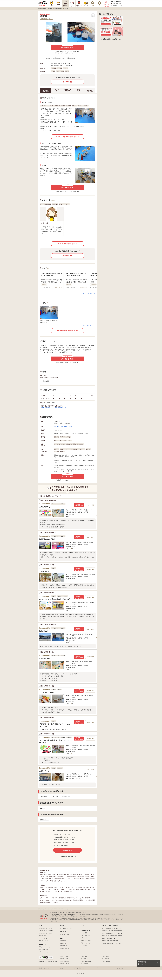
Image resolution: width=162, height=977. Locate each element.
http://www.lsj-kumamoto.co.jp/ (63, 426)
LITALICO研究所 (84, 963)
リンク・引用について (86, 935)
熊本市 (44, 808)
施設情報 (62, 925)
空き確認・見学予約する (79, 505)
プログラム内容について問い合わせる (67, 137)
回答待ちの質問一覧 (64, 948)
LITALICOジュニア (64, 959)
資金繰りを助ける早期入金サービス (110, 940)
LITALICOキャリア (106, 956)
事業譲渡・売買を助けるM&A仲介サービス (111, 943)
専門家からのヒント (64, 934)
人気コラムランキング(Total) (45, 928)
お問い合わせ (84, 938)
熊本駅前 (66, 797)
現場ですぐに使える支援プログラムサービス (112, 935)
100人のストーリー (43, 940)
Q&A (61, 938)
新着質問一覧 (63, 943)
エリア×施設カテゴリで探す (66, 928)
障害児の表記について (44, 968)
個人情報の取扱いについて (80, 968)
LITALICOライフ (105, 959)
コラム (40, 925)
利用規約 (61, 968)
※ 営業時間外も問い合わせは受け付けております (53, 407)
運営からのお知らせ (85, 943)
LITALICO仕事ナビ (85, 956)
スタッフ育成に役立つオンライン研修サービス (112, 933)
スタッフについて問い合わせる (67, 244)
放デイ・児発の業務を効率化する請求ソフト (112, 928)
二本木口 (54, 797)
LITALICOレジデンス (64, 963)
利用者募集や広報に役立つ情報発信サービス (112, 930)
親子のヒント (63, 931)
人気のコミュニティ (43, 949)
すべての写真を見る (89, 325)
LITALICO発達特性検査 (86, 961)
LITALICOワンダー (85, 959)
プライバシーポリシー (102, 968)
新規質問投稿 (63, 941)
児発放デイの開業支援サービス (109, 938)
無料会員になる (67, 850)
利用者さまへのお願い (86, 940)
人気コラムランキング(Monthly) (46, 930)
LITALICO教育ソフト (64, 961)
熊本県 (44, 820)
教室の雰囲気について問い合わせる (67, 331)
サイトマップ (84, 945)
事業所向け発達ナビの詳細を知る (111, 39)
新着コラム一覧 (42, 935)
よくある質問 (84, 933)
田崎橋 (43, 797)
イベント (83, 925)
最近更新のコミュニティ (44, 947)
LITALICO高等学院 (106, 961)
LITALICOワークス (64, 956)
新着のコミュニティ (43, 952)
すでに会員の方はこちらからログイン (67, 856)
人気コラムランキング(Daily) (45, 933)
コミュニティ (42, 944)
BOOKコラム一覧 (43, 938)
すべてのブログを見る (88, 293)
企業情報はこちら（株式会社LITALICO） (48, 961)
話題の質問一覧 (63, 945)
